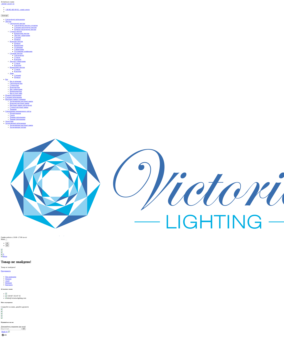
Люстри (8, 21)
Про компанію (10, 277)
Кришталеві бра (16, 91)
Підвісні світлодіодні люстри (25, 29)
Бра (6, 79)
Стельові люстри (16, 53)
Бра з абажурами (16, 89)
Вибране (8, 283)
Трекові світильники (17, 119)
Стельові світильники (13, 97)
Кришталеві (18, 45)
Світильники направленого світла (18, 111)
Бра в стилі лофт (16, 93)
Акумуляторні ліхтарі (18, 127)
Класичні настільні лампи (19, 103)
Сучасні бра (14, 85)
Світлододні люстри (17, 23)
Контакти (9, 285)
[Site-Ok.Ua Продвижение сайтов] (4, 335)
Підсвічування (15, 113)
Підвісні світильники (13, 95)
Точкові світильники (17, 117)
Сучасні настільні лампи (19, 107)
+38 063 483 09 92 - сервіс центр (17, 10)
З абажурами (19, 49)
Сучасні (17, 57)
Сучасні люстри (16, 31)
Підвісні (17, 39)
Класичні (17, 59)
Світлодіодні (19, 55)
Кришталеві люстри (21, 33)
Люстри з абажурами (22, 35)
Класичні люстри (16, 41)
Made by (4, 332)
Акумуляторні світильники (15, 123)
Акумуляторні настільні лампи (21, 101)
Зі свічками (18, 47)
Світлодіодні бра (16, 83)
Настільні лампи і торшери (15, 99)
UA (7, 243)
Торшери (13, 109)
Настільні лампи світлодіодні (21, 105)
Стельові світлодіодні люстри (25, 27)
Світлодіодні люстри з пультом (26, 25)
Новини (8, 279)
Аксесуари (9, 121)
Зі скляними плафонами (23, 51)
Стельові (17, 37)
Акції (7, 281)
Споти (12, 115)
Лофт (12, 73)
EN (7, 245)
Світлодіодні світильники (15, 19)
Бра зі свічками (15, 81)
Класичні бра (15, 87)
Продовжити (6, 271)
